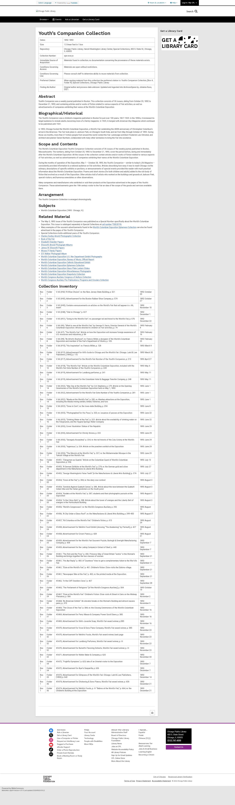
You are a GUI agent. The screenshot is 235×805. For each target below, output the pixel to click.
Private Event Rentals (65, 753)
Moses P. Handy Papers (51, 251)
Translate (74, 3)
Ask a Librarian (72, 19)
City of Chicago (159, 777)
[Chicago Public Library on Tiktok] (51, 749)
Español (142, 732)
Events (58, 19)
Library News (116, 743)
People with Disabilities (93, 741)
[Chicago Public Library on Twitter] (51, 735)
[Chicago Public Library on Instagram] (51, 740)
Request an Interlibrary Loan (68, 741)
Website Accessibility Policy (122, 749)
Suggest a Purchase (65, 744)
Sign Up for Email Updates (121, 755)
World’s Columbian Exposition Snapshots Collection (63, 274)
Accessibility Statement (161, 781)
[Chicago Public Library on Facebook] (51, 730)
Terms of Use (129, 781)
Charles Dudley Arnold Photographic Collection (61, 236)
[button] (157, 2)
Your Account (89, 732)
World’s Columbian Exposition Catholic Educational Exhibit (65, 262)
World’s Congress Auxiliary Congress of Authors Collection (66, 277)
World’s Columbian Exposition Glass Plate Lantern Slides (65, 268)
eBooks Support (63, 747)
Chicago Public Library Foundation (120, 739)
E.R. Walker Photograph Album (54, 254)
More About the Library (120, 761)
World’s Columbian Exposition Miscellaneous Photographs (66, 271)
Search (190, 11)
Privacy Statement (143, 781)
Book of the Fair (48, 239)
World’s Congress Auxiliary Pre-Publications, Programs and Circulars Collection (75, 280)
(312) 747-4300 (174, 740)
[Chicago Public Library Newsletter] (51, 754)
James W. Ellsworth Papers (53, 248)
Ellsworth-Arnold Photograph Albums (57, 245)
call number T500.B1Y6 (112, 224)
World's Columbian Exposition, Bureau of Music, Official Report (67, 259)
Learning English (145, 752)
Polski (141, 735)
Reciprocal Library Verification (180, 777)
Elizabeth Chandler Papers (52, 242)
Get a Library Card (91, 19)
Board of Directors (118, 735)
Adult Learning (144, 746)
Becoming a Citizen (146, 755)
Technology (89, 738)
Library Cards (89, 735)
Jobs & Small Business (148, 749)
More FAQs (88, 744)
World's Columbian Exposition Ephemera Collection (114, 227)
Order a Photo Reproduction (68, 750)
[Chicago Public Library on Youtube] (51, 745)
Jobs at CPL (116, 746)
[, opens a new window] (51, 782)
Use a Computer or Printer (67, 738)
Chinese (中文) (145, 738)
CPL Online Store (118, 758)
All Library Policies (118, 752)
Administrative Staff (119, 732)
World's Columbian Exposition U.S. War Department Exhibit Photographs (71, 256)
